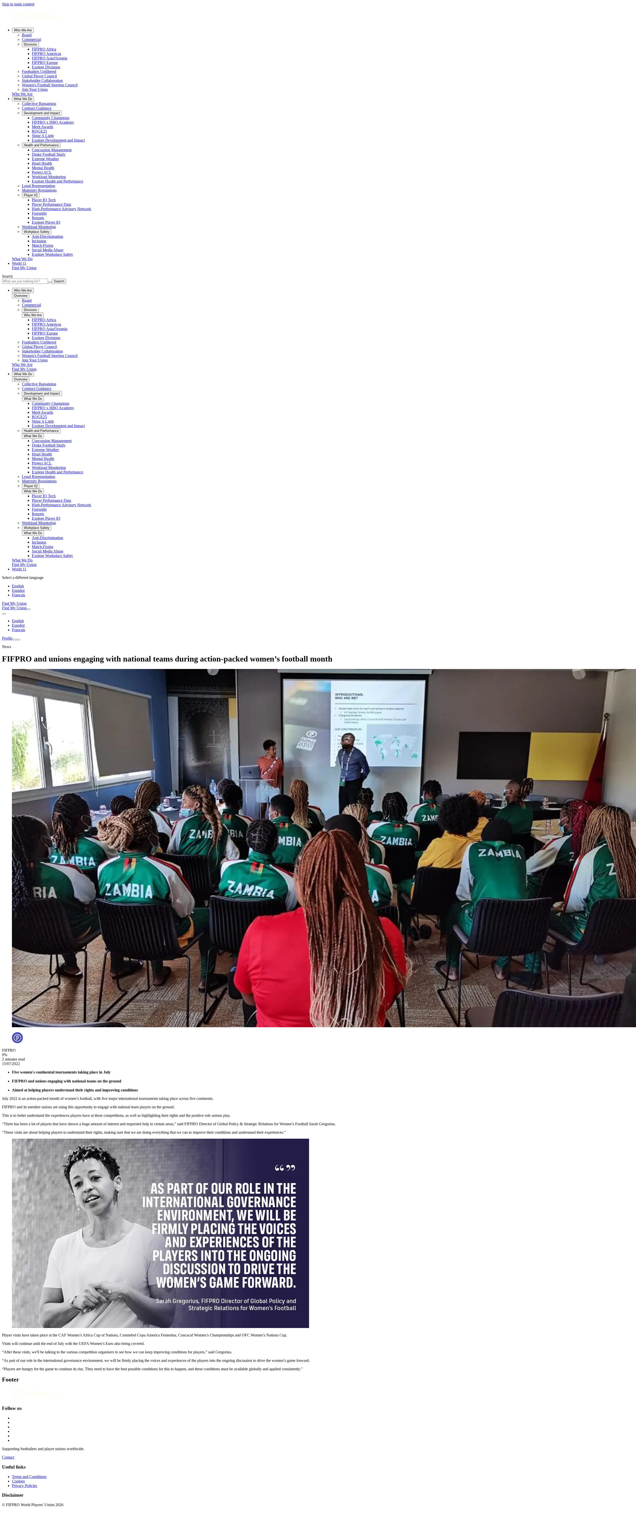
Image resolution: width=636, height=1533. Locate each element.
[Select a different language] (4, 613)
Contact (8, 1457)
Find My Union (24, 268)
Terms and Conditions (29, 1477)
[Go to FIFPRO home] (318, 17)
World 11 (19, 263)
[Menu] (14, 639)
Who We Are (23, 30)
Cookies (18, 1481)
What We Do (23, 99)
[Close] (18, 639)
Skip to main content (18, 4)
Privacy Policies (24, 1485)
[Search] (29, 609)
